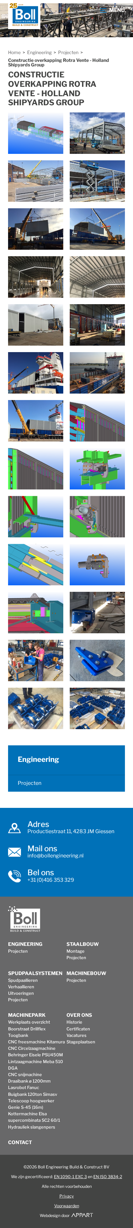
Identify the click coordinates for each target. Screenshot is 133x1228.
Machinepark (27, 1015)
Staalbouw (82, 944)
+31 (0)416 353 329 (50, 880)
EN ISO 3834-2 (107, 1176)
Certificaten (78, 1028)
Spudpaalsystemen (35, 973)
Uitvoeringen (21, 993)
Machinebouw (86, 973)
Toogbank (18, 1035)
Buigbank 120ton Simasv (32, 1094)
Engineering (39, 52)
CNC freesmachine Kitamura (36, 1041)
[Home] (24, 16)
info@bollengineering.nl (55, 856)
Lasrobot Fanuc (23, 1087)
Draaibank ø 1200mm (29, 1081)
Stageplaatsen (80, 1041)
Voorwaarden (66, 1205)
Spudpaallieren (23, 980)
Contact (20, 1142)
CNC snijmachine (25, 1074)
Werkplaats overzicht (29, 1022)
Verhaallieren (21, 986)
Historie (74, 1022)
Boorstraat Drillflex (27, 1028)
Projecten (68, 52)
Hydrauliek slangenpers (31, 1127)
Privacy (66, 1196)
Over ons (79, 1015)
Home (14, 52)
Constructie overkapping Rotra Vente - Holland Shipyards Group (58, 62)
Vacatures (76, 1035)
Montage (75, 951)
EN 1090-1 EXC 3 (70, 1176)
